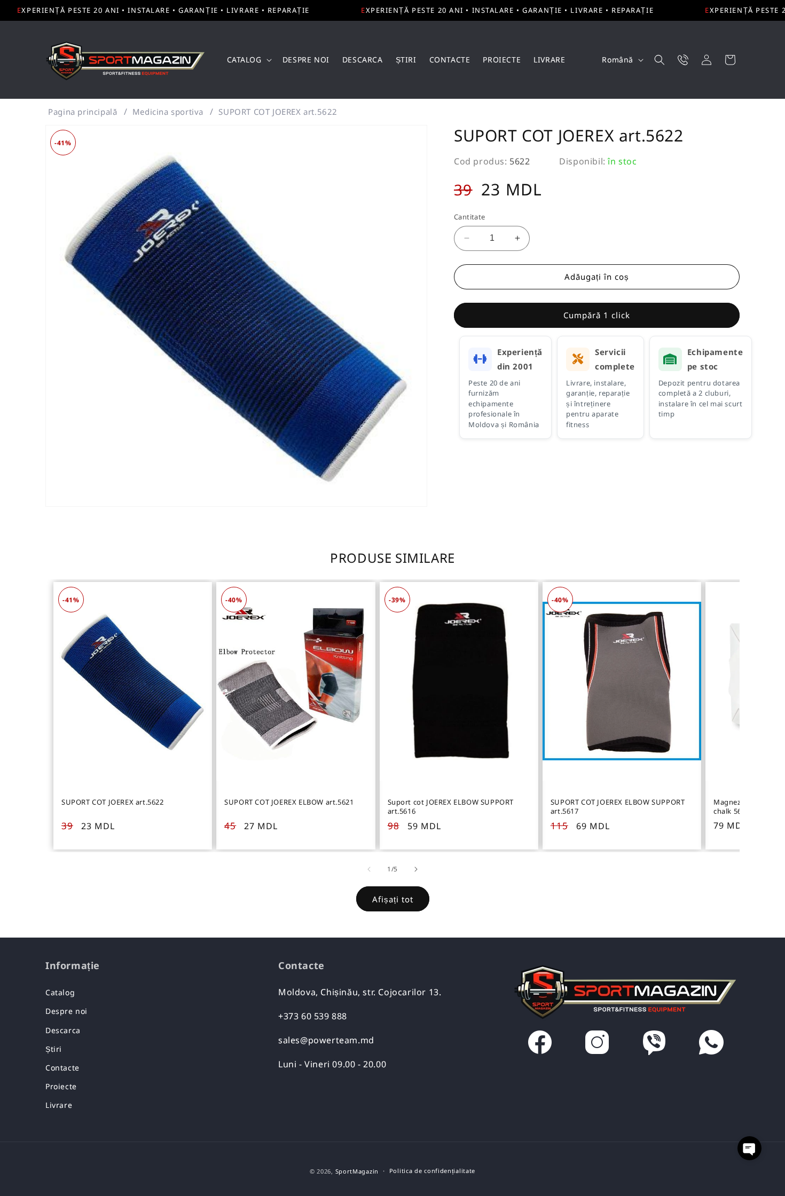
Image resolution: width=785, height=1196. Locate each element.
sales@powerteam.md (326, 1040)
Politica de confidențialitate (432, 1171)
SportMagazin (357, 1171)
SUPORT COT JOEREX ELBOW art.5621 (289, 802)
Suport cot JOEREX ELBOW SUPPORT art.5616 (451, 806)
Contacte (62, 1068)
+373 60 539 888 (312, 1016)
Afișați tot (392, 899)
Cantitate (469, 217)
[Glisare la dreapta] (416, 869)
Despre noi (66, 1011)
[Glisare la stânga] (369, 869)
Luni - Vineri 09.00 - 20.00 (332, 1064)
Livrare (58, 1105)
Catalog (60, 992)
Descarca (63, 1030)
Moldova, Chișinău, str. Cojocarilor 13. (359, 992)
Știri (53, 1049)
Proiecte (61, 1086)
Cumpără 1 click (596, 315)
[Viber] (654, 1045)
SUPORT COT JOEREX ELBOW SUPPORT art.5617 (618, 806)
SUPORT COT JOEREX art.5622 (277, 111)
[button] (248, 60)
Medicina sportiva (167, 111)
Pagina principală (82, 111)
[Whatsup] (711, 1045)
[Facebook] (540, 1045)
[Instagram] (597, 1045)
